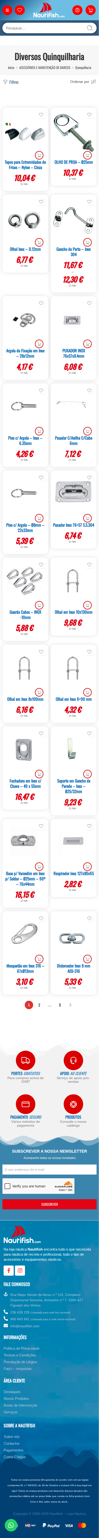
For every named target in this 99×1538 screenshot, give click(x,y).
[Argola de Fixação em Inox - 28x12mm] (25, 321)
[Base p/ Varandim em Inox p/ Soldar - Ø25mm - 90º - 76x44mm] (25, 844)
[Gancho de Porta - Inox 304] (73, 220)
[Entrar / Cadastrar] (77, 10)
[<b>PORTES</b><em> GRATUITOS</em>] (25, 1060)
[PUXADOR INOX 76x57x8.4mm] (73, 321)
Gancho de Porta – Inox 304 (73, 251)
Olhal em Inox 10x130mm (74, 612)
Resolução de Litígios (20, 1362)
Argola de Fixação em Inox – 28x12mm (25, 353)
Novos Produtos (16, 1398)
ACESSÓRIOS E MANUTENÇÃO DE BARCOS (44, 67)
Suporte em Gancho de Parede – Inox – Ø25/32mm (73, 786)
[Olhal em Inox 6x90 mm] (73, 670)
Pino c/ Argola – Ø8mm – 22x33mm (25, 527)
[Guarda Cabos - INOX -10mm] (25, 583)
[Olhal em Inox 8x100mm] (25, 670)
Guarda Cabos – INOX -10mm (25, 614)
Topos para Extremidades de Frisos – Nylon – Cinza (25, 164)
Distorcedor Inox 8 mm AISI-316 (73, 968)
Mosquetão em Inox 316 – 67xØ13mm (25, 968)
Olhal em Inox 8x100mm (25, 699)
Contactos (12, 1443)
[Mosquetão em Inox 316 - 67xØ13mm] (25, 937)
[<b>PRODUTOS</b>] (73, 1104)
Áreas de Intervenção (20, 1405)
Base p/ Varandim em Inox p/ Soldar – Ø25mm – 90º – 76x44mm (25, 878)
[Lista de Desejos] (41, 114)
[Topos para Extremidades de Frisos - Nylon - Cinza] (25, 133)
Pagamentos (14, 1450)
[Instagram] (20, 1271)
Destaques (12, 1392)
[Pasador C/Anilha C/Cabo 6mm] (73, 409)
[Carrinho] (90, 10)
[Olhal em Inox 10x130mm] (73, 583)
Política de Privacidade (21, 1348)
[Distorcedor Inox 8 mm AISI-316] (73, 937)
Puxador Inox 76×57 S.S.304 (73, 525)
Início (11, 67)
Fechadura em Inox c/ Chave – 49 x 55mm (25, 783)
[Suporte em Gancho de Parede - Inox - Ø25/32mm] (73, 752)
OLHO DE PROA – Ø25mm (74, 162)
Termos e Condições (20, 1355)
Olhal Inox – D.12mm (25, 249)
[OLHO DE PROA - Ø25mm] (73, 133)
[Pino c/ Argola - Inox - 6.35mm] (25, 409)
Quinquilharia (83, 67)
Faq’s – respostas (18, 1369)
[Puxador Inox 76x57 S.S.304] (73, 496)
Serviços (11, 1412)
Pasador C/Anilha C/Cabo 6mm (73, 440)
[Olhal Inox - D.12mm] (25, 220)
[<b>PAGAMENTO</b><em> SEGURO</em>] (25, 1104)
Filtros (13, 82)
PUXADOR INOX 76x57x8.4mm (73, 353)
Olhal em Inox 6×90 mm (74, 699)
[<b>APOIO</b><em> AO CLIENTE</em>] (73, 1060)
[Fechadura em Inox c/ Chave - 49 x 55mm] (25, 752)
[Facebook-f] (9, 1271)
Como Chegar (15, 1457)
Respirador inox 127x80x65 (74, 873)
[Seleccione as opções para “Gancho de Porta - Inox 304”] (87, 242)
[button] (39, 155)
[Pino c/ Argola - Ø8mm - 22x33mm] (25, 496)
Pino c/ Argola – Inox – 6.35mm (25, 440)
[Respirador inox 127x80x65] (73, 844)
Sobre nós (12, 1437)
